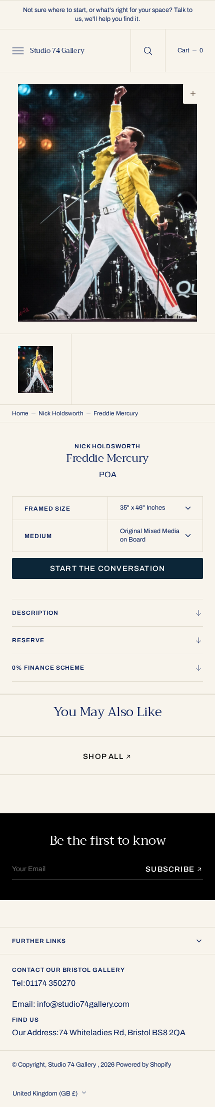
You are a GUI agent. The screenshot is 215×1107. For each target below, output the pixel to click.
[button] (17, 50)
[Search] (148, 50)
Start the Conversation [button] (107, 568)
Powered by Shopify (143, 1064)
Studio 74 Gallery (73, 1064)
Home (20, 413)
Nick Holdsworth (61, 413)
